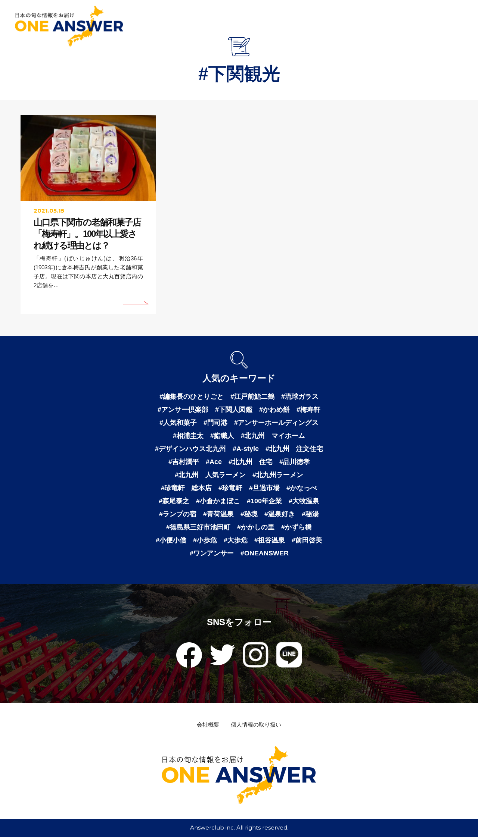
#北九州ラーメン (277, 475)
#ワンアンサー (212, 553)
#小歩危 (205, 540)
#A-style (246, 448)
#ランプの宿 (177, 514)
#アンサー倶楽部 (183, 409)
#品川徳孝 (294, 461)
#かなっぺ (301, 488)
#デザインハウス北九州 (190, 448)
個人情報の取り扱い (256, 724)
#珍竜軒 (230, 488)
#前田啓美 (307, 540)
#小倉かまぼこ (218, 501)
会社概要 (208, 724)
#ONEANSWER (264, 553)
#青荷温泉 (218, 514)
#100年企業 (264, 501)
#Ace (214, 461)
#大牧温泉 (304, 501)
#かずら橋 (296, 527)
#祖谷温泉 (269, 540)
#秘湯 (310, 514)
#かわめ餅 (274, 409)
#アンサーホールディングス (276, 422)
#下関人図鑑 (233, 409)
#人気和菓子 (178, 422)
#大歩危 (236, 540)
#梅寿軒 (308, 409)
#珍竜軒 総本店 (186, 488)
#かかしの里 (255, 527)
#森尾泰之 (174, 501)
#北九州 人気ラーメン (210, 475)
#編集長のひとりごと (191, 396)
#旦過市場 (264, 488)
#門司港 (215, 422)
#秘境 (249, 514)
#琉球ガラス (300, 396)
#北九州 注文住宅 (294, 448)
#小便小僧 (171, 540)
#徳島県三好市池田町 (198, 527)
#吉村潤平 (183, 461)
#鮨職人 (222, 435)
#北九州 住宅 (251, 461)
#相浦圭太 (188, 435)
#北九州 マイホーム (273, 435)
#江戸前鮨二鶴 (252, 396)
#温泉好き (279, 514)
